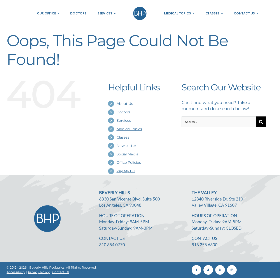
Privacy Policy (39, 272)
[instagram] (232, 270)
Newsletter (126, 146)
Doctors (123, 112)
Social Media (127, 154)
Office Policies (129, 162)
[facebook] (196, 270)
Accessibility (16, 272)
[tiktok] (208, 270)
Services (124, 120)
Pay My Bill (126, 171)
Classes (123, 137)
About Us (125, 104)
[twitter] (220, 270)
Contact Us (60, 272)
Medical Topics (129, 129)
